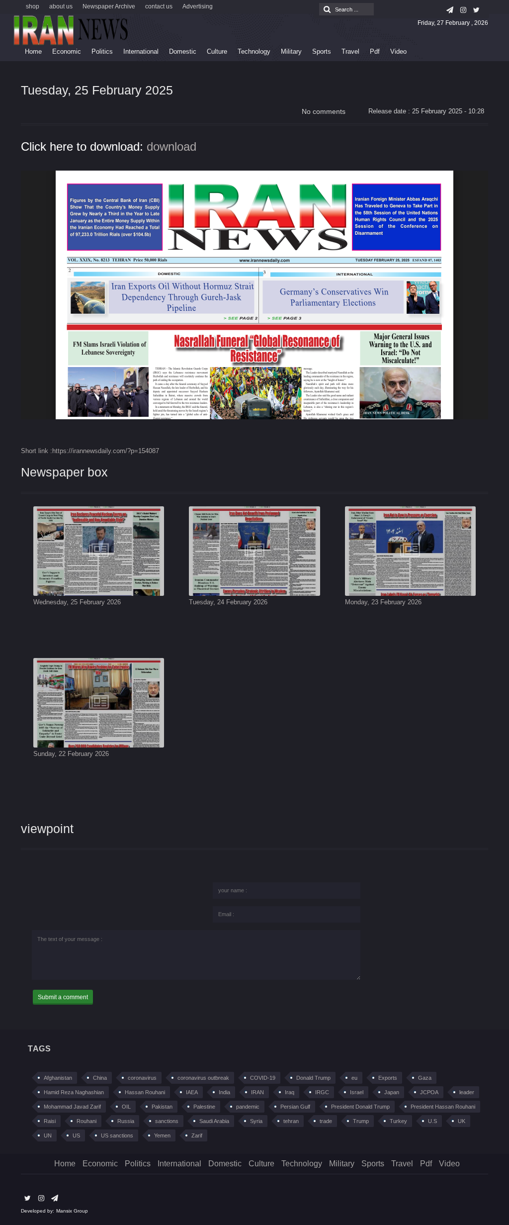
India (224, 1092)
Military (291, 51)
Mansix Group (72, 1211)
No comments (323, 111)
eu (354, 1078)
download (171, 146)
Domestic (182, 51)
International (141, 51)
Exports (387, 1078)
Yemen (162, 1135)
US (76, 1135)
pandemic (247, 1107)
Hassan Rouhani (145, 1092)
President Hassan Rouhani (443, 1107)
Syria (256, 1121)
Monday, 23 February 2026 (383, 602)
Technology (254, 51)
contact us (158, 6)
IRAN (257, 1092)
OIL (126, 1107)
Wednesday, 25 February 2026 (77, 602)
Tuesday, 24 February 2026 (228, 602)
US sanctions (117, 1135)
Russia (125, 1121)
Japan (391, 1092)
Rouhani (86, 1121)
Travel (350, 51)
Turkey (398, 1121)
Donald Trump (313, 1078)
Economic (66, 51)
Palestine (204, 1107)
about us (61, 6)
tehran (291, 1121)
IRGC (322, 1092)
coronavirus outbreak (203, 1078)
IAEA (192, 1092)
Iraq (289, 1092)
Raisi (50, 1121)
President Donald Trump (360, 1107)
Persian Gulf (295, 1107)
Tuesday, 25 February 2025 (97, 90)
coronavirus (142, 1078)
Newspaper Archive (109, 6)
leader (466, 1092)
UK (461, 1121)
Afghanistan (58, 1078)
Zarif (196, 1135)
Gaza (424, 1078)
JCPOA (429, 1092)
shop (32, 6)
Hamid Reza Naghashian (74, 1092)
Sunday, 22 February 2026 (71, 753)
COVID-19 (262, 1078)
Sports (321, 51)
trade (326, 1121)
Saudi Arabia (214, 1121)
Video (398, 51)
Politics (102, 51)
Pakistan (162, 1107)
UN (48, 1135)
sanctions (166, 1121)
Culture (217, 51)
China (100, 1078)
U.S (432, 1121)
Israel (356, 1092)
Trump (361, 1121)
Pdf (375, 51)
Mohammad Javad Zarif (72, 1107)
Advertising (197, 6)
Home (33, 51)
